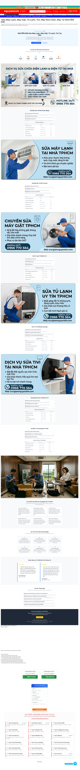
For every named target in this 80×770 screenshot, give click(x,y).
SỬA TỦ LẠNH (9, 16)
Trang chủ (35, 31)
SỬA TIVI (29, 16)
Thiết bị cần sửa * (34, 695)
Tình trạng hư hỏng (34, 702)
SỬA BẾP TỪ (44, 16)
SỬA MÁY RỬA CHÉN (36, 16)
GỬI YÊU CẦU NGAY (40, 709)
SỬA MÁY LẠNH (23, 16)
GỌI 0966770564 (39, 617)
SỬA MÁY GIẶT (16, 16)
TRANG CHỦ (3, 16)
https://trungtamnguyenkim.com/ (41, 622)
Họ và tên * (33, 688)
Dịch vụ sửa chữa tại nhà (40, 31)
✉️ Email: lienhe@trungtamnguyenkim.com (39, 718)
